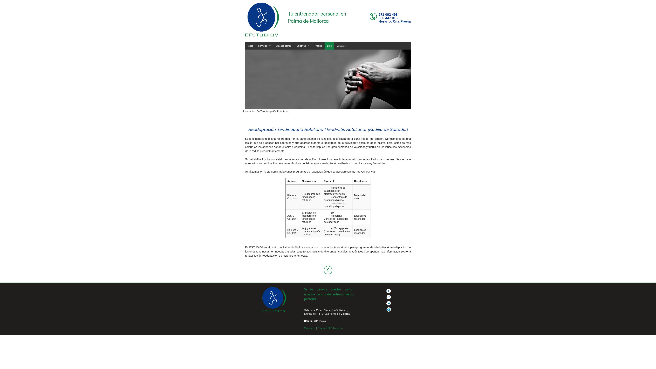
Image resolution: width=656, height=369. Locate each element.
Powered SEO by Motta (330, 328)
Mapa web (309, 328)
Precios (318, 45)
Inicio (250, 45)
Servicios (262, 45)
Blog (329, 45)
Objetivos (301, 45)
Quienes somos (283, 45)
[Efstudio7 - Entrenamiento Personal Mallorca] (262, 19)
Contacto (341, 45)
